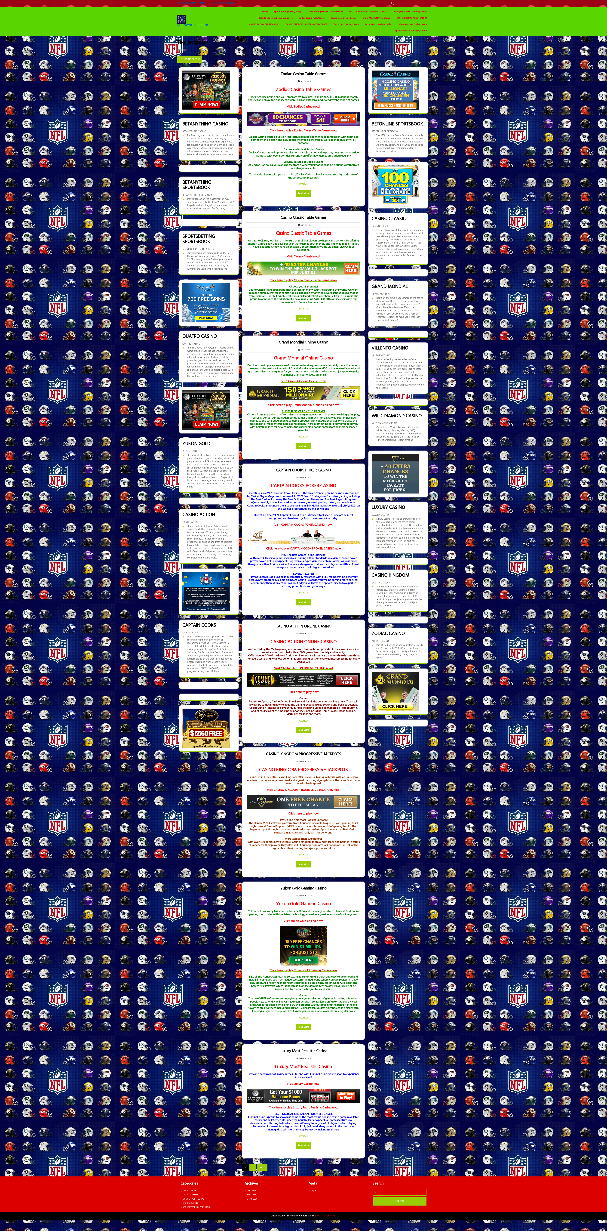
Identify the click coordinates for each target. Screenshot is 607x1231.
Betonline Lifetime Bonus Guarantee (276, 18)
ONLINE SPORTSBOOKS (193, 1199)
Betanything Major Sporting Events (410, 12)
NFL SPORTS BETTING (193, 25)
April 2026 (251, 1195)
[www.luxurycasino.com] (206, 90)
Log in (313, 1190)
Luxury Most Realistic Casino (378, 24)
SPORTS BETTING (190, 1203)
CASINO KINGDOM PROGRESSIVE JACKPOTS (306, 24)
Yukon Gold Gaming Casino (346, 24)
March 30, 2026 (305, 477)
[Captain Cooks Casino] (395, 185)
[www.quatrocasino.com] (206, 303)
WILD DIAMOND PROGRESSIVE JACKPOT (368, 12)
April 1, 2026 (305, 81)
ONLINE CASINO (190, 1195)
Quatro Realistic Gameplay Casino (411, 31)
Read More (303, 193)
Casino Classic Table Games (343, 18)
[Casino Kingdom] (395, 474)
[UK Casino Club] (206, 591)
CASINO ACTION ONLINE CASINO (264, 24)
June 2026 (251, 1190)
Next (262, 1168)
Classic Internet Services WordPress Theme (293, 1216)
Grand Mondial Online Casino (376, 18)
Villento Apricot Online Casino (413, 24)
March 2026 (252, 1199)
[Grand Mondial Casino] (395, 691)
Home (265, 12)
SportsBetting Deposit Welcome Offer (325, 12)
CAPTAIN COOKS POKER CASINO (411, 18)
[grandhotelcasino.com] (206, 728)
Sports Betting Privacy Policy (287, 12)
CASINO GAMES (190, 1190)
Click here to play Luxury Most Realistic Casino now (303, 1107)
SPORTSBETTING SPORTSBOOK (197, 1207)
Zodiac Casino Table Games (312, 18)
